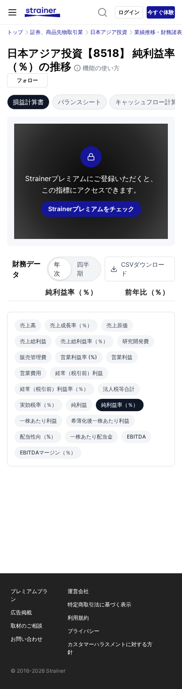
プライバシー (83, 631)
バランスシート (79, 102)
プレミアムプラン (29, 595)
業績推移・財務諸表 (158, 32)
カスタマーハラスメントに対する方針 (110, 648)
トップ (15, 32)
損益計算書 (28, 102)
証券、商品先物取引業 (56, 32)
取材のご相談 (26, 625)
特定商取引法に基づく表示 (99, 604)
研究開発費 (135, 341)
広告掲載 (21, 612)
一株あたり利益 (38, 420)
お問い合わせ (26, 639)
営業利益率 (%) (79, 357)
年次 (57, 269)
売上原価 (117, 325)
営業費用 (30, 373)
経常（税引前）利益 (79, 373)
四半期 (83, 269)
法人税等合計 (119, 389)
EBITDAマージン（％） (48, 452)
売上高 (28, 325)
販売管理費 (33, 357)
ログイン (129, 12)
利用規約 (78, 617)
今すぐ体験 (161, 12)
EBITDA (136, 436)
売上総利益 (33, 341)
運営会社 (78, 591)
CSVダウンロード (142, 269)
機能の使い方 (100, 68)
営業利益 (122, 357)
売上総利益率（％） (84, 341)
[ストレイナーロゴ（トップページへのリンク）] (42, 12)
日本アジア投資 (108, 32)
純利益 (79, 404)
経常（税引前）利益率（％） (54, 389)
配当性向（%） (38, 436)
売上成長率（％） (71, 325)
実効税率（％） (38, 404)
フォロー (27, 80)
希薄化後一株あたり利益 (100, 420)
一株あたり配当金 (91, 436)
